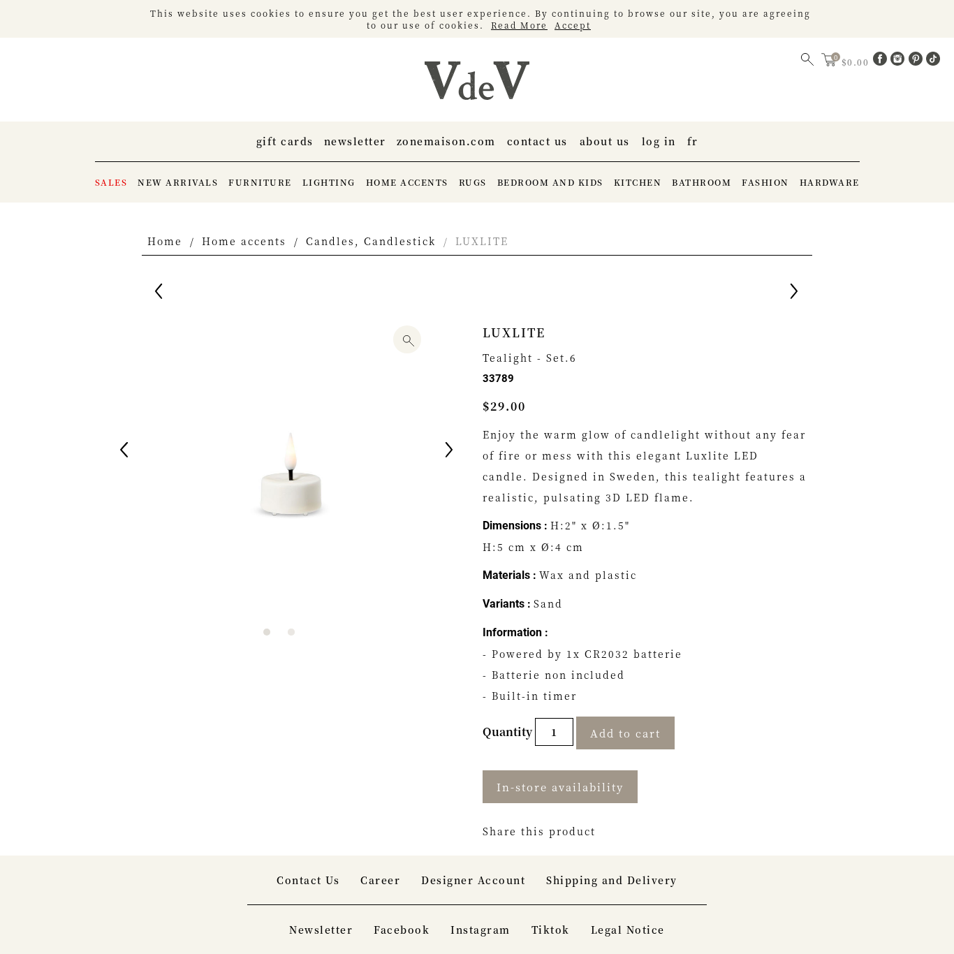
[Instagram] (899, 61)
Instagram (480, 930)
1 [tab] (266, 632)
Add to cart (625, 733)
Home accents (407, 182)
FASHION (765, 182)
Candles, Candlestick (371, 241)
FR (692, 141)
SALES (111, 182)
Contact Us (537, 141)
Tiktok (550, 930)
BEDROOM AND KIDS (550, 182)
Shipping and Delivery (611, 880)
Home (164, 241)
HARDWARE (830, 182)
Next (450, 452)
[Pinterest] (918, 61)
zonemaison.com (446, 141)
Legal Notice (628, 930)
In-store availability (560, 786)
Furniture (260, 182)
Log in (659, 141)
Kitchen (638, 182)
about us (605, 141)
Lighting (328, 182)
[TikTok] (933, 61)
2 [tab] (291, 632)
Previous (125, 452)
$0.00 (857, 62)
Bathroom (701, 182)
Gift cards (285, 141)
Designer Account (473, 880)
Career (380, 880)
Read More (519, 25)
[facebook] (882, 61)
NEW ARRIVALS (178, 182)
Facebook (402, 930)
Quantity (509, 732)
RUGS (473, 182)
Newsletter (355, 141)
